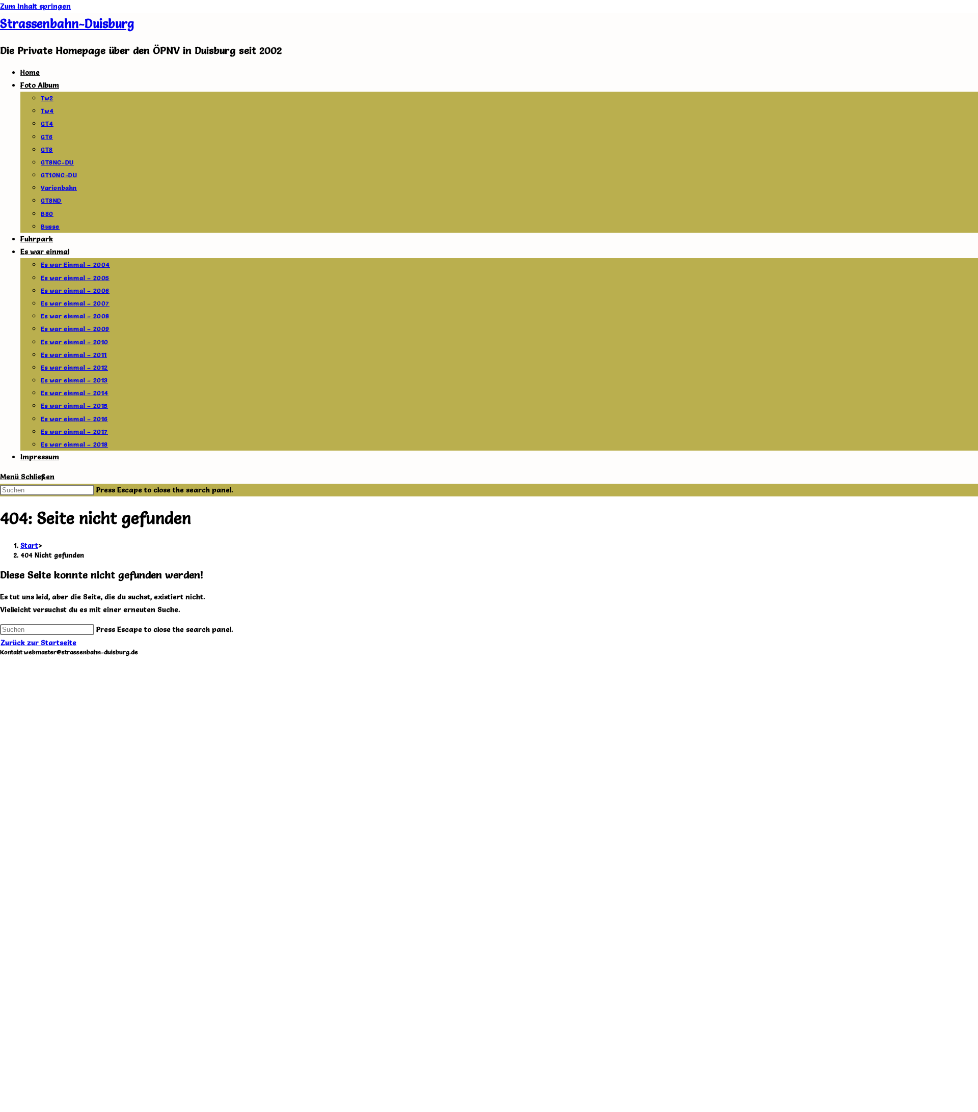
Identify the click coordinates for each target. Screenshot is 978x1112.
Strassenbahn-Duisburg (67, 23)
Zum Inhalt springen (35, 6)
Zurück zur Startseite (38, 642)
